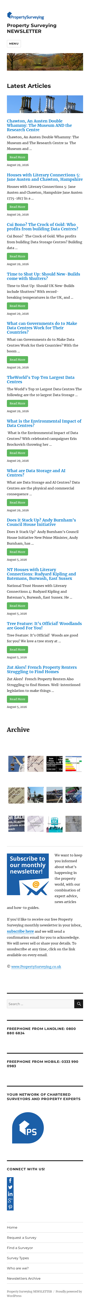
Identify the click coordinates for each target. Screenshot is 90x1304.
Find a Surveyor (20, 1248)
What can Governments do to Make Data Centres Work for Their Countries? (42, 328)
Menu (13, 43)
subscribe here (20, 931)
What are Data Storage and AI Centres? (36, 473)
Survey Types (18, 1258)
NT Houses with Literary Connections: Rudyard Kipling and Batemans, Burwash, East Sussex (41, 574)
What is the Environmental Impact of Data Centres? (44, 423)
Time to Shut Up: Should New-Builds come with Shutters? (43, 276)
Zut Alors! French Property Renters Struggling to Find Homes (42, 669)
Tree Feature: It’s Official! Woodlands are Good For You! (44, 625)
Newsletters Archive (24, 1278)
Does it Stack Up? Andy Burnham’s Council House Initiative (41, 522)
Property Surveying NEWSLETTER (32, 28)
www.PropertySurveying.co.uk (36, 967)
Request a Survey (21, 1238)
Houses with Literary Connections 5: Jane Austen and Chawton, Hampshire (45, 177)
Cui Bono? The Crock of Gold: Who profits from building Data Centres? (42, 226)
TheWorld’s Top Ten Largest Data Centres (41, 379)
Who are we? (18, 1268)
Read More (17, 157)
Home (12, 1227)
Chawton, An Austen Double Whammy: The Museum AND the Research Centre (39, 125)
